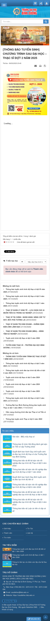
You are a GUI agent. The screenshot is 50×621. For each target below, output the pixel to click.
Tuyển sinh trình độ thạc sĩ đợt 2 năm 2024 (23, 377)
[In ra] (40, 65)
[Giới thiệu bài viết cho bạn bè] (35, 65)
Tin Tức (30, 528)
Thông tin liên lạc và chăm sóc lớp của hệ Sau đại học (29, 563)
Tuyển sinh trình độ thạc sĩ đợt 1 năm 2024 (23, 384)
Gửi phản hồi (35, 619)
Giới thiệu (7, 528)
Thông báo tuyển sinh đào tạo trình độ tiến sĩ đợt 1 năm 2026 (29, 550)
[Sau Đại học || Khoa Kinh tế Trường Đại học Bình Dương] (25, 11)
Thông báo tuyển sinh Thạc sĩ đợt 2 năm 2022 (24, 419)
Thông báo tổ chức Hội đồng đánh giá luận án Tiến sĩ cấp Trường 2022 (29, 445)
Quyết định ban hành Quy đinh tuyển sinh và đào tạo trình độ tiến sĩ (29, 478)
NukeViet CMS (31, 607)
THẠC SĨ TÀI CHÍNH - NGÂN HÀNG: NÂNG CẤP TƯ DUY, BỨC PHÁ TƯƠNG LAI (24, 318)
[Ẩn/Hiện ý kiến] (22, 261)
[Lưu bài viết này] (45, 65)
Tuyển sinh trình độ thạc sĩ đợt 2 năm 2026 (23, 338)
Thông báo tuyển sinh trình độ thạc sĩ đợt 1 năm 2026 (28, 556)
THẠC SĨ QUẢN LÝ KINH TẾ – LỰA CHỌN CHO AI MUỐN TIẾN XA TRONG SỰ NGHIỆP (23, 311)
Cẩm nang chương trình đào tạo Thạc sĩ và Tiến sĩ (26, 412)
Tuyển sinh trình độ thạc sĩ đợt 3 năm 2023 (23, 391)
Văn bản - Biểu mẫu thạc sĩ (23, 436)
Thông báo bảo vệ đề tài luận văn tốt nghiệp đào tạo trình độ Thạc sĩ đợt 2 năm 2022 (29, 502)
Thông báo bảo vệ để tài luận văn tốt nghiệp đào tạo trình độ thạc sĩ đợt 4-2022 (29, 493)
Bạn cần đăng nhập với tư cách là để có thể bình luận (24, 270)
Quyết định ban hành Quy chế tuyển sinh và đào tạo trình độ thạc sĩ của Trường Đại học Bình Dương (29, 454)
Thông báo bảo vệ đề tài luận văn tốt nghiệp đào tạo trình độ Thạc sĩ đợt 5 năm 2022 (29, 463)
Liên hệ (30, 533)
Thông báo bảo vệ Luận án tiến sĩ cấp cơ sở (29, 509)
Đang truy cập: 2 (10, 601)
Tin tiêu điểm (10, 545)
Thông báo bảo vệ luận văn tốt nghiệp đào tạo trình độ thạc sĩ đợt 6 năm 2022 (29, 485)
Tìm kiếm (7, 537)
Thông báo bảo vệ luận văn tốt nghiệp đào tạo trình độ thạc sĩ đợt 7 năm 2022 (29, 470)
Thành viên (8, 533)
